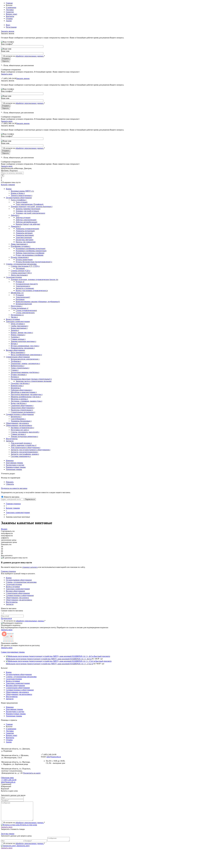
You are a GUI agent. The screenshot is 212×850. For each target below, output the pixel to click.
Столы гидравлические (26, 310)
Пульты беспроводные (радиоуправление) (34, 262)
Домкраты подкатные (25, 231)
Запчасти (9, 604)
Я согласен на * (24, 621)
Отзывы (9, 18)
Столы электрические (25, 313)
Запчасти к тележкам (25, 288)
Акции (9, 21)
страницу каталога (30, 567)
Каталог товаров (8, 185)
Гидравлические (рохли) (27, 284)
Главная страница (8, 571)
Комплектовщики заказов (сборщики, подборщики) (38, 301)
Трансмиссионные (24, 237)
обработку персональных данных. (29, 56)
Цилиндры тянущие (24, 240)
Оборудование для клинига (17, 598)
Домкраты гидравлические (27, 229)
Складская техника (14, 584)
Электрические (23, 286)
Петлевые (20, 268)
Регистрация (11, 27)
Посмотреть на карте (31, 773)
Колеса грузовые (13, 587)
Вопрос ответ (11, 14)
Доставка (10, 10)
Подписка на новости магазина (14, 488)
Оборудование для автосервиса (19, 600)
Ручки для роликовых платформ (29, 255)
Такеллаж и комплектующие (18, 589)
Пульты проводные (24, 259)
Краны (9, 578)
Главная (9, 3)
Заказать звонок (7, 31)
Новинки (10, 460)
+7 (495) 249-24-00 (8, 780)
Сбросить (10, 484)
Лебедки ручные (23, 217)
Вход (8, 25)
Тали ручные (21, 202)
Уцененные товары (14, 469)
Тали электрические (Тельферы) (29, 204)
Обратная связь (7, 778)
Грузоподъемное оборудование (19, 580)
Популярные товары (14, 463)
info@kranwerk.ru (53, 757)
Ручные (20, 282)
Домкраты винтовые (25, 235)
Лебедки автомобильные (26, 222)
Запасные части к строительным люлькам (34, 381)
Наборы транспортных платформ (30, 253)
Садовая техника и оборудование (20, 595)
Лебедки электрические (26, 220)
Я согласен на (24, 56)
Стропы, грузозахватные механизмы (21, 582)
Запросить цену (23, 846)
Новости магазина (11, 497)
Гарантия (10, 12)
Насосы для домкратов (26, 242)
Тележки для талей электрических (30, 213)
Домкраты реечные (24, 233)
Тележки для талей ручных (27, 211)
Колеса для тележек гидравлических (32, 290)
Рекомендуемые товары (16, 467)
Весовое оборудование (15, 591)
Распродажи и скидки (15, 465)
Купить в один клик (28, 825)
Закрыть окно (6, 74)
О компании (11, 7)
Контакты (10, 16)
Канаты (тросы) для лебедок (28, 224)
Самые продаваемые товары (13, 652)
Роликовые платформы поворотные (31, 251)
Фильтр (4, 529)
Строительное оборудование (18, 593)
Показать (9, 482)
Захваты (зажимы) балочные (28, 209)
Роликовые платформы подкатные (30, 248)
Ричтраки (20, 299)
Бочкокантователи (24, 304)
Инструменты (12, 602)
